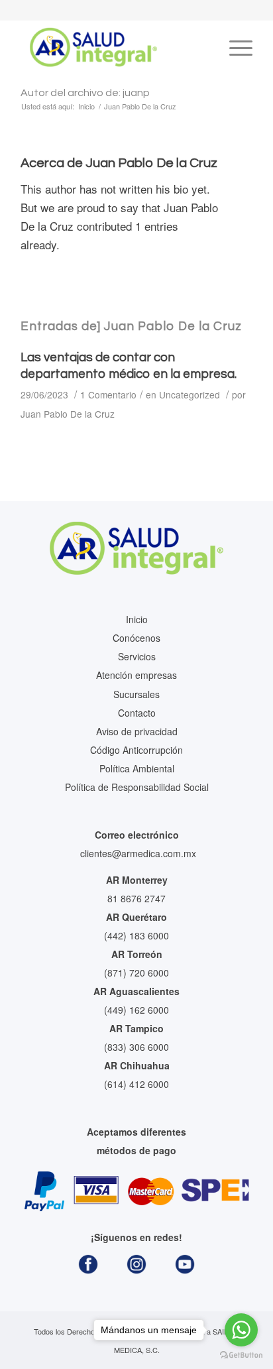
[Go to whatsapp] (241, 1329)
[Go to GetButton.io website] (241, 1355)
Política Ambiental (136, 768)
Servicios (137, 656)
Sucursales (136, 694)
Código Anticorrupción (136, 749)
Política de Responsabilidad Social (137, 787)
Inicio (137, 619)
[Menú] (234, 47)
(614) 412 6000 (136, 1084)
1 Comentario (108, 394)
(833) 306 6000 (136, 1046)
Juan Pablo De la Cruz (68, 413)
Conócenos (136, 637)
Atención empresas (136, 675)
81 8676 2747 (136, 898)
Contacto (137, 712)
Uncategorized (189, 394)
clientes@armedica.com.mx (138, 853)
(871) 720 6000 (136, 972)
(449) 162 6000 (136, 1009)
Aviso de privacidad (137, 731)
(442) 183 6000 (136, 935)
